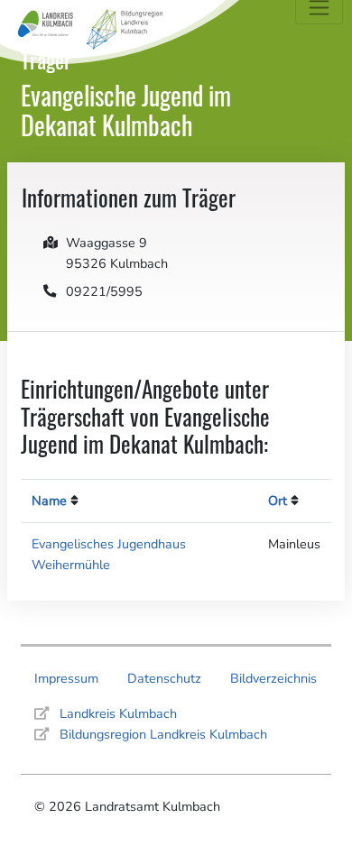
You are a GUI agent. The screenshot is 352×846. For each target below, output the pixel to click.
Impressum (66, 678)
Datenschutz (164, 678)
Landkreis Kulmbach (118, 713)
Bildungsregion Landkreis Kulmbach (163, 734)
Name (49, 501)
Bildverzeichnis (273, 678)
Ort (277, 501)
